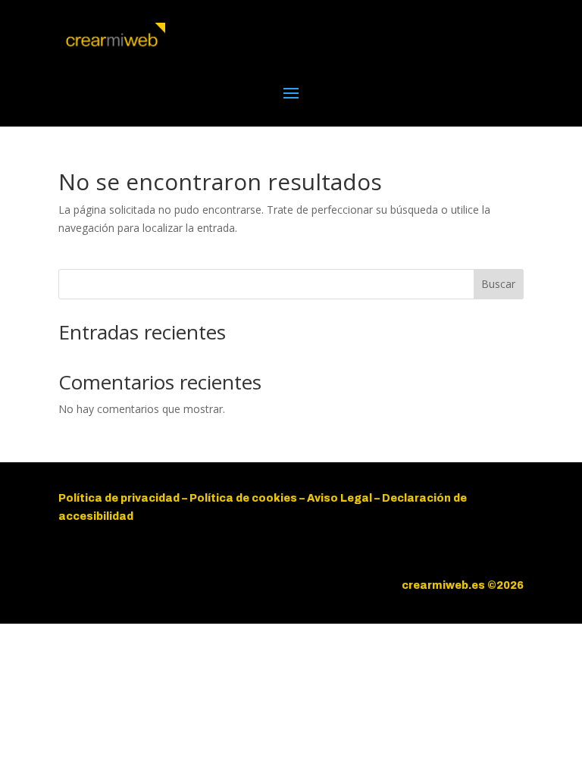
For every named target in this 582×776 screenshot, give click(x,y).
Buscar (498, 284)
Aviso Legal (340, 498)
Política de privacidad (119, 498)
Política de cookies (243, 498)
